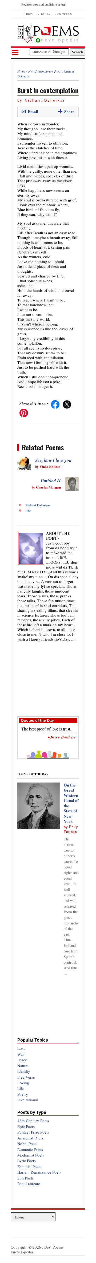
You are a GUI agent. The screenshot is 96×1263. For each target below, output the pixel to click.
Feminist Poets (29, 1166)
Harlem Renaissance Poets (39, 1172)
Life (28, 511)
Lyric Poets (26, 1160)
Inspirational (27, 1099)
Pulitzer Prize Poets (33, 1132)
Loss (21, 1048)
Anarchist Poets (30, 1138)
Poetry (22, 1094)
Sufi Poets (25, 1178)
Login (29, 14)
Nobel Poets (27, 1143)
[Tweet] (67, 403)
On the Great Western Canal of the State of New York (71, 803)
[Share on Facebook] (55, 403)
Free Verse (26, 1077)
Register (44, 14)
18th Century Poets (33, 1120)
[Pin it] (23, 412)
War (20, 1054)
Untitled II (51, 481)
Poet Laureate (28, 1183)
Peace (22, 1059)
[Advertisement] (48, 676)
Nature (23, 1065)
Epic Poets (26, 1126)
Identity (23, 1071)
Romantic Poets (30, 1149)
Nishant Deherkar (37, 505)
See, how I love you (53, 460)
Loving (23, 1082)
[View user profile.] (31, 547)
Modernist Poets (30, 1155)
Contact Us (63, 14)
